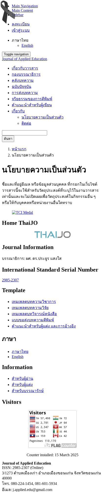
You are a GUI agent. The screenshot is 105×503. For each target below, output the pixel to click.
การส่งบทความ (25, 93)
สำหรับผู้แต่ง (22, 385)
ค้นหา (8, 139)
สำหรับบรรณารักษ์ (28, 391)
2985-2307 (10, 280)
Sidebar (17, 15)
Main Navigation (25, 6)
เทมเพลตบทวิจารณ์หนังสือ (34, 314)
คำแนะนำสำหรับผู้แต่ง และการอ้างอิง (44, 326)
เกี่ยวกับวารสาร (25, 68)
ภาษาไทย (20, 351)
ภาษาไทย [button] (20, 40)
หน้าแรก (19, 149)
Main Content (22, 10)
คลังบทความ (23, 80)
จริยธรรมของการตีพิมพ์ (32, 99)
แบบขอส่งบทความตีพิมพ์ (33, 320)
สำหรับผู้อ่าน (22, 378)
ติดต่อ (26, 123)
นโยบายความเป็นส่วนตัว (42, 117)
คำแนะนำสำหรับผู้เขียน (32, 105)
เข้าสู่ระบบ (21, 30)
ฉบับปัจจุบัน (21, 86)
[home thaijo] (52, 237)
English (27, 45)
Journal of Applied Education (24, 59)
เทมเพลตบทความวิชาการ (34, 301)
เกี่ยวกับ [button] (18, 111)
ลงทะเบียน (21, 24)
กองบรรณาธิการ (26, 74)
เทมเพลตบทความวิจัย (30, 308)
